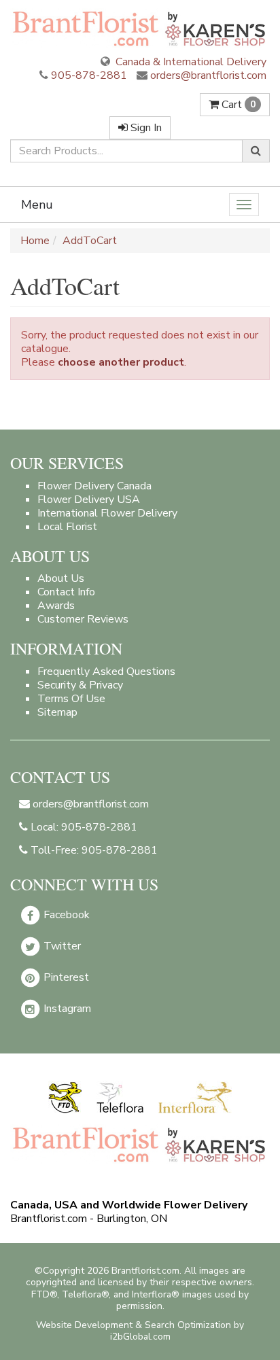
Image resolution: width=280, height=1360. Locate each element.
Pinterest (65, 977)
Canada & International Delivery (189, 61)
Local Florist (67, 526)
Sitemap (57, 712)
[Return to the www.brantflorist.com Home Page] (140, 28)
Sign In (145, 127)
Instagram (66, 1008)
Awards (56, 605)
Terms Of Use (71, 698)
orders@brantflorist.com (206, 75)
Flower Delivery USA (88, 499)
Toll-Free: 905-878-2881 (93, 850)
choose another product (121, 362)
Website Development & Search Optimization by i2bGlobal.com (140, 1331)
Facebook (65, 914)
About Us (60, 578)
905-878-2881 (89, 75)
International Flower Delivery (107, 513)
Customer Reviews (82, 619)
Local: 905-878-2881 (82, 827)
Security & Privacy (80, 685)
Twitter (61, 946)
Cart (237, 104)
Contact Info (66, 592)
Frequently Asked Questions (106, 671)
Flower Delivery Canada (94, 485)
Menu (37, 204)
